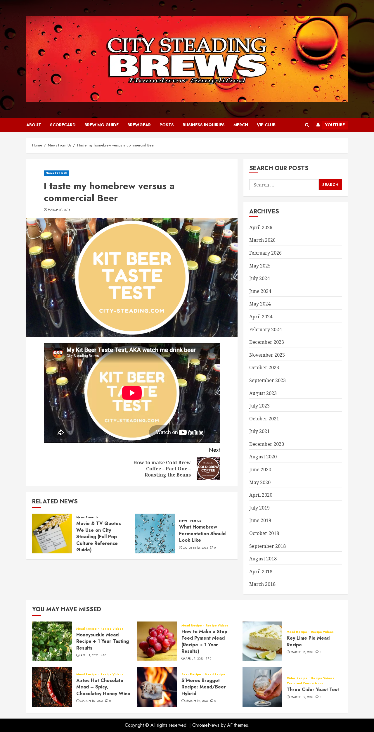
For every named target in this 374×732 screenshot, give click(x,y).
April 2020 (260, 495)
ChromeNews (205, 725)
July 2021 (259, 431)
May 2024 (260, 304)
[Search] (307, 125)
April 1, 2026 (89, 655)
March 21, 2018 (59, 210)
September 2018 (267, 546)
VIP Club (266, 125)
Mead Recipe (87, 628)
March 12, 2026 (197, 701)
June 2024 (260, 291)
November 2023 (267, 355)
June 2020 (260, 469)
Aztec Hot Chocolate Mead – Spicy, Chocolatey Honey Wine (103, 687)
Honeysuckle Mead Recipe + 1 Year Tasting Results (102, 641)
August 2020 (263, 456)
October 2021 (264, 418)
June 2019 (260, 520)
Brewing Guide (101, 125)
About (33, 125)
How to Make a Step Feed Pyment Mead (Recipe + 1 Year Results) (204, 641)
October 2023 (264, 367)
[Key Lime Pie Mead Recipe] (262, 641)
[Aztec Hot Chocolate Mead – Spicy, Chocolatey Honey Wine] (52, 687)
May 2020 (260, 482)
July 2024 (259, 278)
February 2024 (265, 329)
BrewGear (139, 125)
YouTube (335, 125)
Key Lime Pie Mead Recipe (308, 641)
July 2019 (259, 508)
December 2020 (266, 444)
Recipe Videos (112, 628)
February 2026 (265, 253)
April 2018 (260, 571)
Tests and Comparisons (305, 683)
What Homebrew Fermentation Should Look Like (202, 533)
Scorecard (63, 125)
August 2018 (263, 558)
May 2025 (260, 266)
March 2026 (262, 240)
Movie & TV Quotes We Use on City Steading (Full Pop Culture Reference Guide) (98, 536)
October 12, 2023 (195, 548)
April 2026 (260, 227)
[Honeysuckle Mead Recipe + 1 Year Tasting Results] (52, 641)
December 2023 (266, 342)
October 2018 (264, 533)
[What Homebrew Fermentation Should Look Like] (155, 533)
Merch (240, 125)
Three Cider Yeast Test (313, 689)
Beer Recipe (191, 674)
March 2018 (262, 584)
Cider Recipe (297, 678)
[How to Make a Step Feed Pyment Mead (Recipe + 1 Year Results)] (157, 641)
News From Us (56, 173)
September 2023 (267, 380)
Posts (167, 125)
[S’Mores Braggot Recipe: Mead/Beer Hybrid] (157, 687)
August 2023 (263, 393)
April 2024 (260, 316)
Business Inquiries (204, 125)
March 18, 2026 (302, 652)
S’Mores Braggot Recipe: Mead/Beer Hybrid (203, 687)
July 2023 (259, 406)
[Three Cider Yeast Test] (262, 687)
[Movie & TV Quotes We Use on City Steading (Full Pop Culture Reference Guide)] (52, 533)
